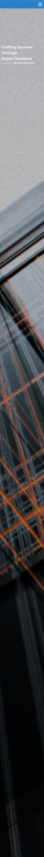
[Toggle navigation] (40, 4)
